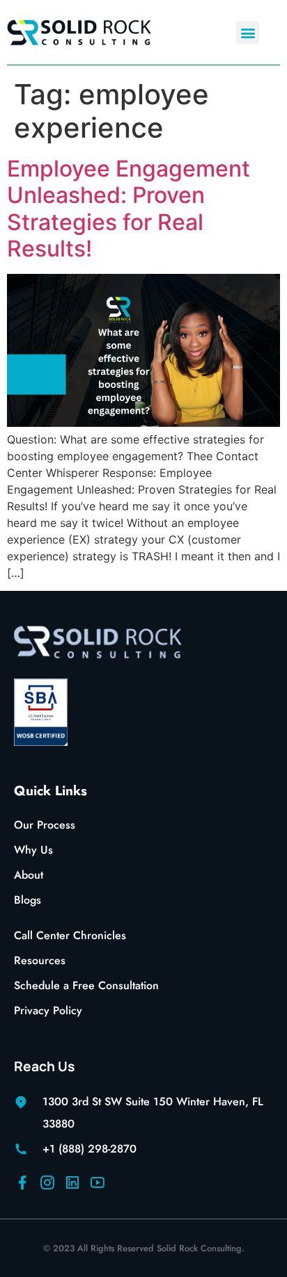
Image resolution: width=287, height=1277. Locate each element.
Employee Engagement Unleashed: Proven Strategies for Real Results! (128, 208)
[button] (247, 32)
